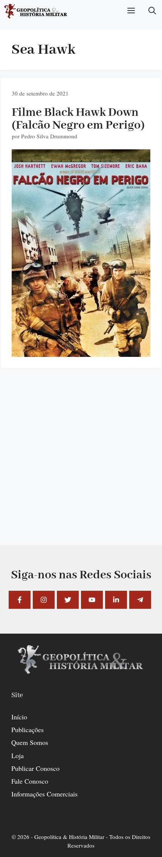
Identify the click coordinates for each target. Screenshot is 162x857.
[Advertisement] (81, 464)
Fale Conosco (29, 781)
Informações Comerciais (44, 793)
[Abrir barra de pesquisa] (152, 11)
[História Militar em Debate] (36, 11)
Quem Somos (29, 742)
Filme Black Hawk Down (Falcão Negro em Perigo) (78, 119)
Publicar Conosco (35, 768)
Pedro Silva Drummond (49, 136)
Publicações (27, 729)
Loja (17, 755)
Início (19, 716)
